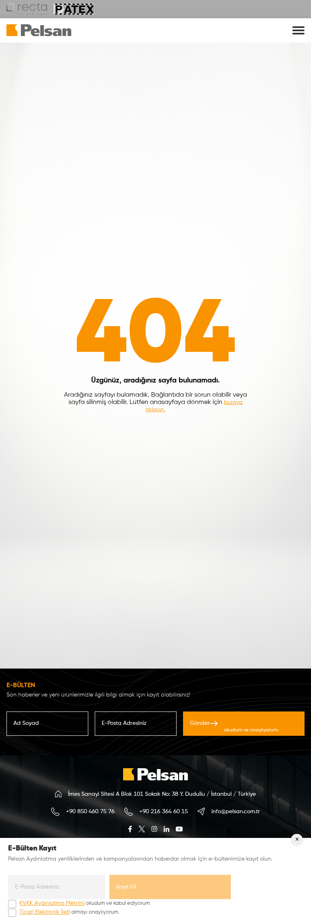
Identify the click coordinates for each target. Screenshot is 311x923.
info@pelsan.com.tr (235, 811)
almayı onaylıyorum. (69, 912)
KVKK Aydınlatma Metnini (256, 723)
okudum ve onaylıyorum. (256, 726)
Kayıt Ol (126, 887)
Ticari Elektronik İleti (44, 912)
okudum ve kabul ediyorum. (85, 903)
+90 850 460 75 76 (90, 811)
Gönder (239, 726)
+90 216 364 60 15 (163, 811)
